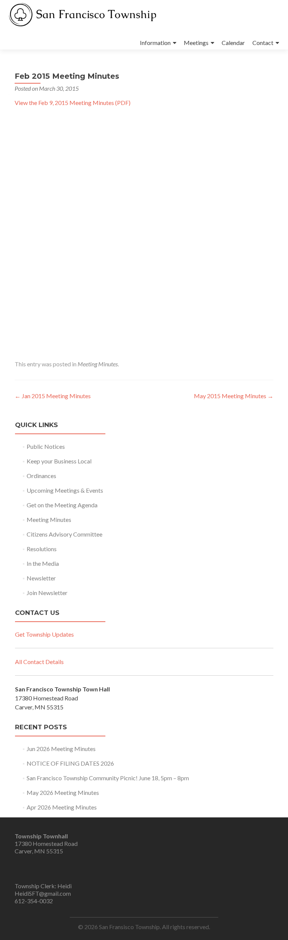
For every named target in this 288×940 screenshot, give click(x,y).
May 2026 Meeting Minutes (63, 792)
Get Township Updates (44, 634)
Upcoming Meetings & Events (65, 490)
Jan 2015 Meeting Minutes (53, 395)
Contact (262, 42)
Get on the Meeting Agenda (62, 504)
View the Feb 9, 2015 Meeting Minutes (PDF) (72, 102)
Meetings (196, 42)
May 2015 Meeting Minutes (233, 395)
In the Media (43, 563)
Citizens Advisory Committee (64, 534)
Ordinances (41, 475)
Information (155, 42)
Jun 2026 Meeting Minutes (61, 748)
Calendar (233, 42)
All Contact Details (39, 661)
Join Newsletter (47, 592)
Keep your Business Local (59, 461)
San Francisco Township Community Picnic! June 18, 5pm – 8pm (108, 777)
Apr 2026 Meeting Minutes (62, 807)
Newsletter (41, 578)
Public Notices (46, 446)
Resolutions (42, 548)
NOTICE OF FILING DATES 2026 (70, 763)
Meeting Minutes (98, 363)
